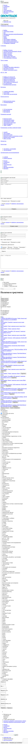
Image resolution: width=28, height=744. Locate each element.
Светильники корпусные (9, 122)
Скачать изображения (15, 407)
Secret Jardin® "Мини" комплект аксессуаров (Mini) (13, 380)
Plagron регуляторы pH (9, 79)
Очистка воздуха (5, 96)
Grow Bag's (6, 66)
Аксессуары (3, 144)
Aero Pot (5, 64)
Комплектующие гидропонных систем (12, 136)
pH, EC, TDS (4, 72)
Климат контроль (7, 158)
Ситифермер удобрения (9, 43)
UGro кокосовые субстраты (10, 57)
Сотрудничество (7, 10)
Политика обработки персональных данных (14, 722)
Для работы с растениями (9, 148)
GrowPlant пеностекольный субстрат (12, 51)
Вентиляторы (6, 110)
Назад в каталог (4, 298)
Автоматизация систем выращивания (10, 152)
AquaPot (5, 132)
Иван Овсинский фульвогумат (10, 42)
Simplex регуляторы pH (9, 80)
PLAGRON (6, 35)
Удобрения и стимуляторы (7, 25)
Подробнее (20, 362)
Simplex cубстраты (7, 55)
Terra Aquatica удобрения (9, 39)
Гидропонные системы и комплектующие (11, 127)
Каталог (5, 5)
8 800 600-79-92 (7, 21)
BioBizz (5, 30)
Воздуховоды (6, 111)
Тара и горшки (4, 60)
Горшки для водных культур (10, 70)
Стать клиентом (4, 2)
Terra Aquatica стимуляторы (10, 40)
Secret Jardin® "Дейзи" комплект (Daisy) (10, 373)
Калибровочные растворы (9, 84)
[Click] (1, 296)
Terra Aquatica (6, 133)
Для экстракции (7, 150)
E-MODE (5, 157)
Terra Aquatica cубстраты (9, 56)
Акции (5, 9)
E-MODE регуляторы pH (9, 78)
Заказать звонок (4, 742)
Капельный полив (7, 134)
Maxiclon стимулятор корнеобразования (13, 34)
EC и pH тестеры (7, 83)
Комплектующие (7, 118)
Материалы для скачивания (16, 742)
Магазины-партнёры (8, 11)
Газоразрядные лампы (8, 120)
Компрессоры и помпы (9, 137)
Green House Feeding (8, 31)
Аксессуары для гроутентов (10, 94)
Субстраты (3, 45)
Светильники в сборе (8, 121)
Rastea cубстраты (7, 54)
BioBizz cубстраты (7, 50)
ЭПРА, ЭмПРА (7, 125)
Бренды (5, 7)
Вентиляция (4, 104)
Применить (3, 707)
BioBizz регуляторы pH (9, 76)
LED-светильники (7, 124)
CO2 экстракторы (7, 109)
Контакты (5, 13)
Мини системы (7, 138)
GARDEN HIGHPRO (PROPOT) (11, 67)
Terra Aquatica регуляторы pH (10, 82)
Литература (3, 141)
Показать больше (5, 407)
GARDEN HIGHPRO (8, 91)
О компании (6, 6)
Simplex (5, 38)
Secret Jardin (6, 92)
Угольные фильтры (8, 102)
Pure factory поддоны (8, 68)
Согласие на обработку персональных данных (14, 720)
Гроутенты (3, 87)
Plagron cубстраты (7, 52)
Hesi (4, 32)
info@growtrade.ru (7, 740)
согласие (7, 203)
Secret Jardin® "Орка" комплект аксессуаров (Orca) (13, 369)
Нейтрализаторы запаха (9, 101)
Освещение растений (6, 114)
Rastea (4, 36)
